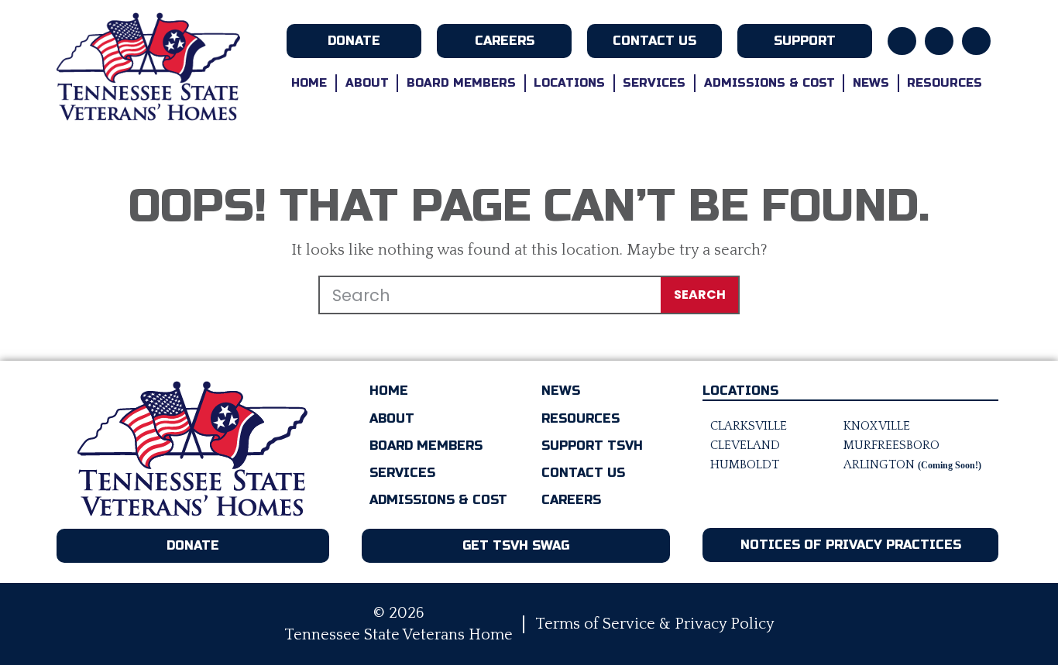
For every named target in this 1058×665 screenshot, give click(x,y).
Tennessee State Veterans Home (398, 634)
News (871, 83)
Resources (944, 83)
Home (309, 83)
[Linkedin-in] (976, 41)
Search (700, 294)
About (367, 83)
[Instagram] (939, 41)
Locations (569, 83)
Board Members (461, 83)
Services (654, 83)
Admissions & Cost (769, 83)
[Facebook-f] (902, 41)
